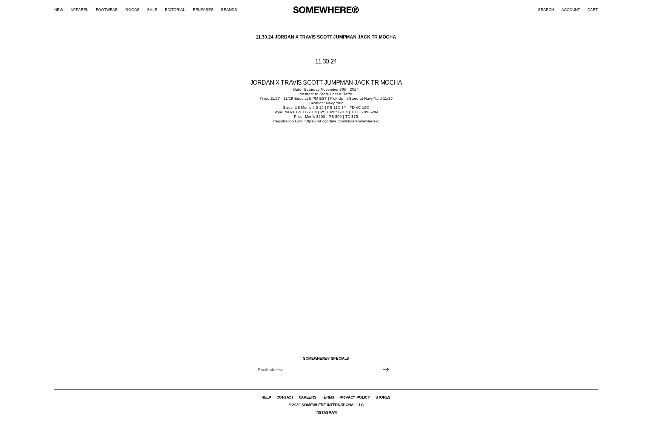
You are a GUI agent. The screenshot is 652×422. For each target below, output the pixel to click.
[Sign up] (386, 370)
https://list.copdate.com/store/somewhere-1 (341, 121)
